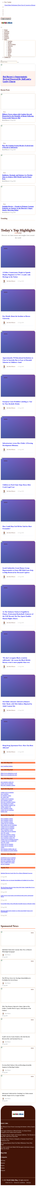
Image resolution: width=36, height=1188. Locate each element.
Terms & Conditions (19, 1182)
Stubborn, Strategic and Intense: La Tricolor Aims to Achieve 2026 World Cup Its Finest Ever (17, 177)
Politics (10, 50)
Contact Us (7, 57)
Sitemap (28, 1182)
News (9, 47)
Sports (9, 52)
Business (6, 33)
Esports (6, 34)
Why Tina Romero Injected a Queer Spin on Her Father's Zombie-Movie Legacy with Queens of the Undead (16, 1008)
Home (6, 30)
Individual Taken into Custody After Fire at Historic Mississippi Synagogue (16, 873)
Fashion (6, 36)
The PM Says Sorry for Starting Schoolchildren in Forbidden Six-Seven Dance (17, 880)
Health (9, 43)
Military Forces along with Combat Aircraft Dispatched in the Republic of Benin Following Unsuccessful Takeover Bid (18, 116)
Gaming (10, 41)
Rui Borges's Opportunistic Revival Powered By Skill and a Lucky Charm (17, 79)
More (5, 39)
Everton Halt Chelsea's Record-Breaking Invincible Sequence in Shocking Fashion (18, 903)
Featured (6, 38)
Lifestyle (10, 46)
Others (9, 49)
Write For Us (8, 1182)
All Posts (6, 31)
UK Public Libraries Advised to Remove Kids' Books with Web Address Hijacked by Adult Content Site (17, 704)
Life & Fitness (12, 44)
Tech (9, 54)
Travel (9, 55)
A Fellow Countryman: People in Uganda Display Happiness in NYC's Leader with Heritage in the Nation (16, 275)
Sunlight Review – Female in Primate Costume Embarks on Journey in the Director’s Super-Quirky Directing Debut (18, 208)
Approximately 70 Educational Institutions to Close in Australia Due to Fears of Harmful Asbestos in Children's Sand (18, 360)
